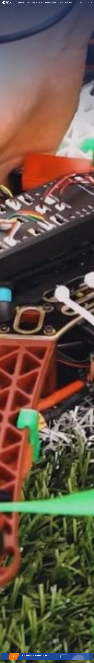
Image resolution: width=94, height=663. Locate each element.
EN (91, 2)
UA (88, 2)
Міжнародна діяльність (45, 2)
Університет (21, 2)
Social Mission (55, 2)
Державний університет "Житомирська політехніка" (6, 2)
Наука (37, 2)
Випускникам (68, 2)
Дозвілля (62, 2)
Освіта (33, 2)
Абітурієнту (28, 2)
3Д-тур (63, 656)
